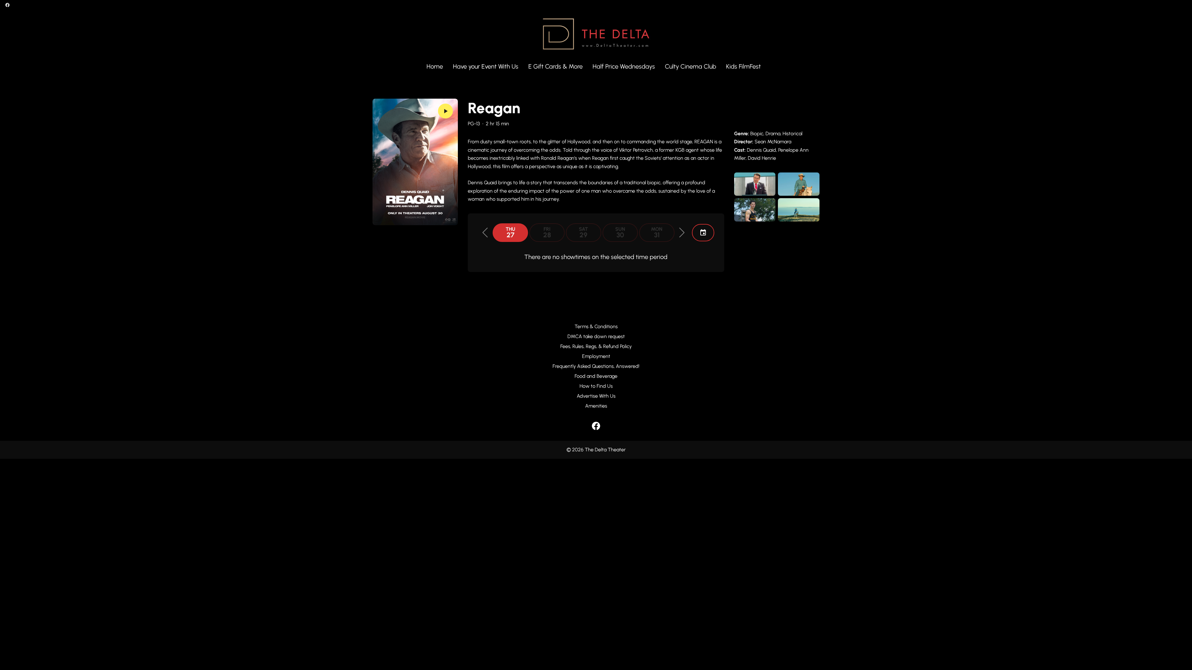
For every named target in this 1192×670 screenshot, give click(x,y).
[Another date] (703, 232)
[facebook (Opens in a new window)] (7, 4)
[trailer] (445, 111)
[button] (485, 232)
